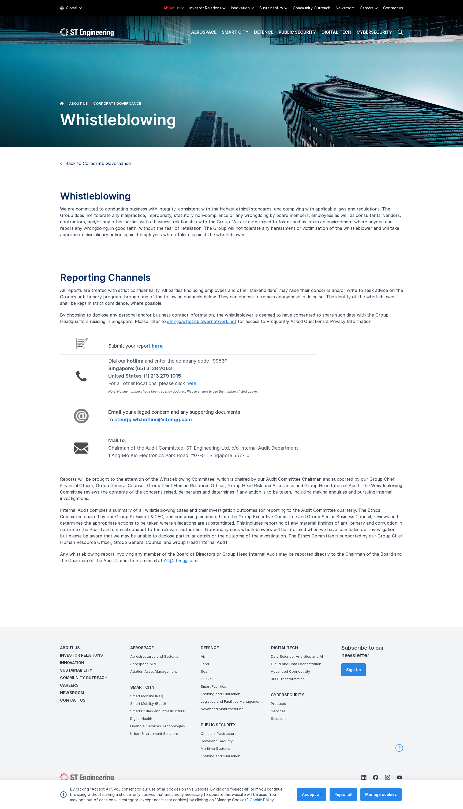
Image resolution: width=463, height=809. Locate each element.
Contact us (393, 8)
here (157, 346)
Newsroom (345, 8)
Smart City (235, 32)
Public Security (297, 32)
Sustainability (271, 8)
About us (171, 8)
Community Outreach (311, 8)
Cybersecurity (374, 32)
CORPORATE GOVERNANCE (117, 103)
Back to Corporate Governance (98, 163)
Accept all (312, 794)
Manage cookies (381, 794)
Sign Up (353, 669)
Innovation (240, 8)
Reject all (343, 794)
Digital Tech (336, 32)
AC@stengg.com (180, 560)
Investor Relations (205, 8)
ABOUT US (78, 103)
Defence (263, 32)
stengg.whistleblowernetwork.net (201, 321)
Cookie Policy (262, 799)
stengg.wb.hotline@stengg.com (153, 419)
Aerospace (203, 32)
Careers (367, 8)
